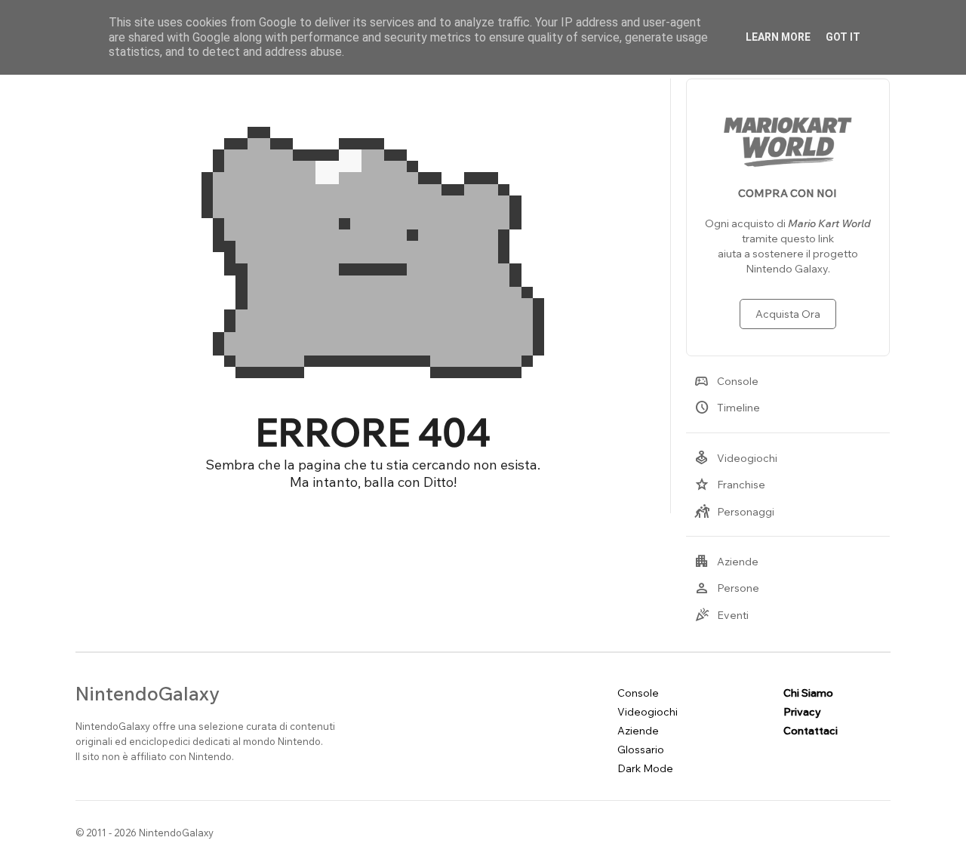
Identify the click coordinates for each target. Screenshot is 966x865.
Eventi (721, 615)
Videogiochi (735, 458)
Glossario (640, 749)
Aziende (726, 561)
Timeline (727, 407)
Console (726, 381)
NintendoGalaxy (147, 693)
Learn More (778, 37)
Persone (726, 588)
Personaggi (734, 511)
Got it (843, 37)
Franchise (729, 484)
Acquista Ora (787, 314)
